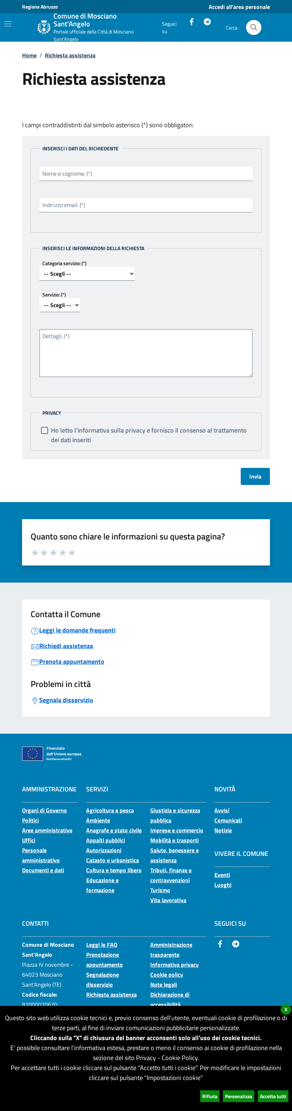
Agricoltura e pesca (110, 810)
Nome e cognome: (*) (67, 173)
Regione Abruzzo (40, 6)
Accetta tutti (273, 1096)
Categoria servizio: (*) (64, 263)
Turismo (160, 890)
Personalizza (238, 1096)
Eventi (222, 874)
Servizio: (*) (54, 294)
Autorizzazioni (103, 850)
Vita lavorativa (168, 900)
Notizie (223, 830)
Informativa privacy (174, 964)
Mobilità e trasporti (174, 840)
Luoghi (222, 884)
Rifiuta (209, 1096)
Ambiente (98, 820)
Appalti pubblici (105, 840)
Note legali (163, 984)
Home (29, 55)
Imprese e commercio (176, 830)
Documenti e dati (43, 870)
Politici (30, 820)
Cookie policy (166, 974)
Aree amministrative (47, 830)
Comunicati (228, 820)
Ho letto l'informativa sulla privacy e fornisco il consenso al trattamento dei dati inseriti (149, 435)
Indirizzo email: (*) (63, 205)
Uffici (28, 840)
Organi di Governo (44, 810)
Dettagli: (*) (55, 336)
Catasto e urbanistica (112, 860)
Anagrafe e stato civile (114, 830)
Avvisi (221, 810)
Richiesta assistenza (70, 55)
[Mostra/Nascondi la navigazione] (8, 24)
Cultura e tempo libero (114, 870)
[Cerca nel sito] (254, 27)
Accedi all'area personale (239, 6)
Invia (255, 476)
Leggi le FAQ (101, 944)
